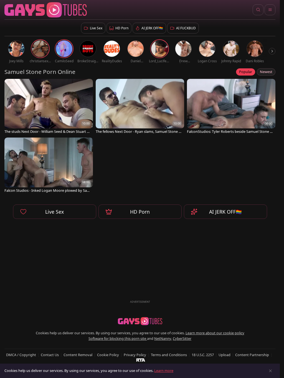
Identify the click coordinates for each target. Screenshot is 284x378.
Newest (266, 71)
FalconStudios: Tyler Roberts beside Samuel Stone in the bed (230, 132)
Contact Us (50, 354)
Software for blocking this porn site (117, 338)
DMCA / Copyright (21, 354)
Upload (224, 354)
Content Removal (78, 354)
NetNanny (162, 338)
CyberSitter (182, 338)
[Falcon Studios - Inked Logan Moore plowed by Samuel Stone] (48, 165)
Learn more (163, 370)
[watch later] (11, 85)
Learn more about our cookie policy (215, 332)
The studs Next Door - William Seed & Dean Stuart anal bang (46, 132)
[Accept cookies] (270, 371)
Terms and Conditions (169, 354)
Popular (245, 71)
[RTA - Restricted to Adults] (141, 359)
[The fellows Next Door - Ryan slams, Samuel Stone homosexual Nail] (140, 107)
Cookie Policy (108, 354)
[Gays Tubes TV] (140, 321)
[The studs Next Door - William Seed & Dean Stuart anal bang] (48, 107)
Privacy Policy (135, 354)
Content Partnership (252, 354)
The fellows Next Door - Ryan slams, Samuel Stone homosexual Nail (138, 132)
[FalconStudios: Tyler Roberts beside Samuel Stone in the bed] (231, 107)
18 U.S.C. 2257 (203, 354)
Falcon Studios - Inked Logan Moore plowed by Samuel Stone (47, 190)
